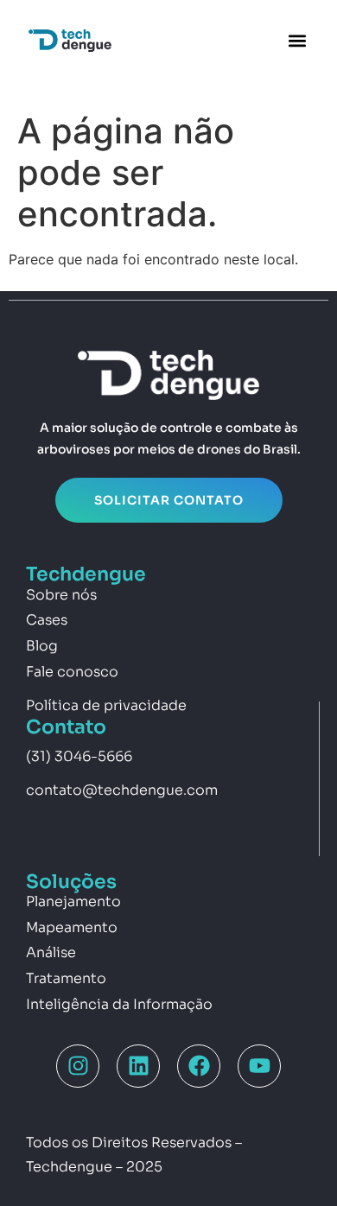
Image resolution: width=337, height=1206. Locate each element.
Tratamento (66, 978)
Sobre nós (61, 595)
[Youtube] (259, 1066)
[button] (297, 40)
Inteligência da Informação (119, 1004)
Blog (42, 646)
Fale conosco (72, 672)
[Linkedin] (138, 1066)
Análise (51, 952)
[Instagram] (77, 1066)
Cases (46, 620)
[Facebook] (198, 1066)
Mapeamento (72, 927)
